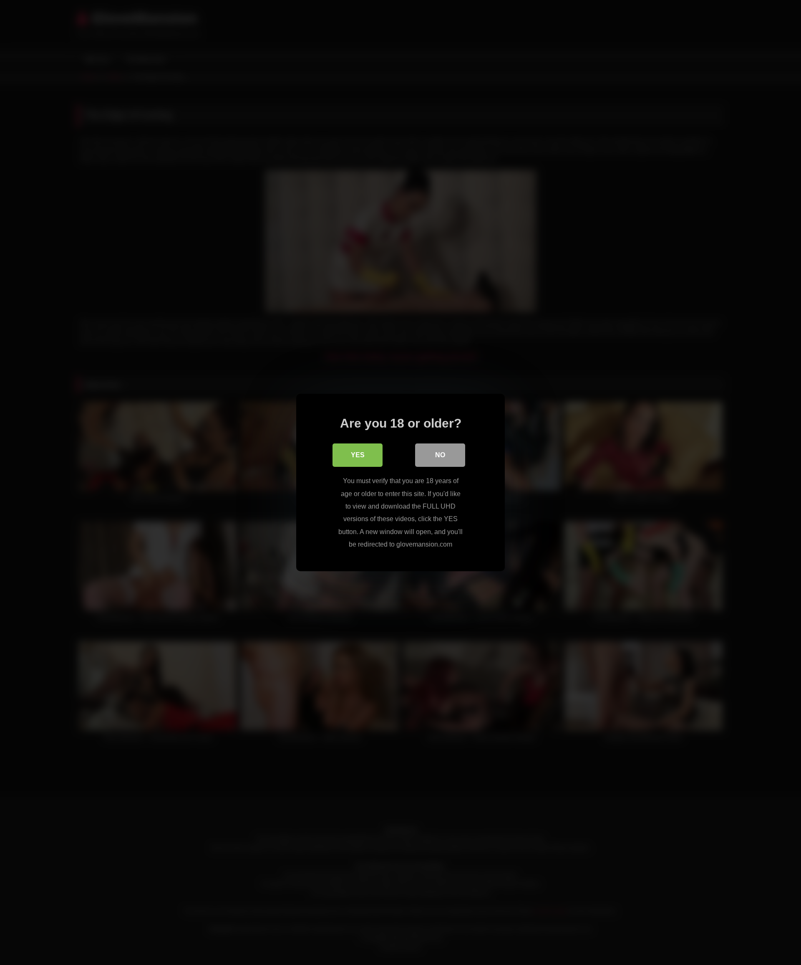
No (440, 454)
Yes (358, 454)
